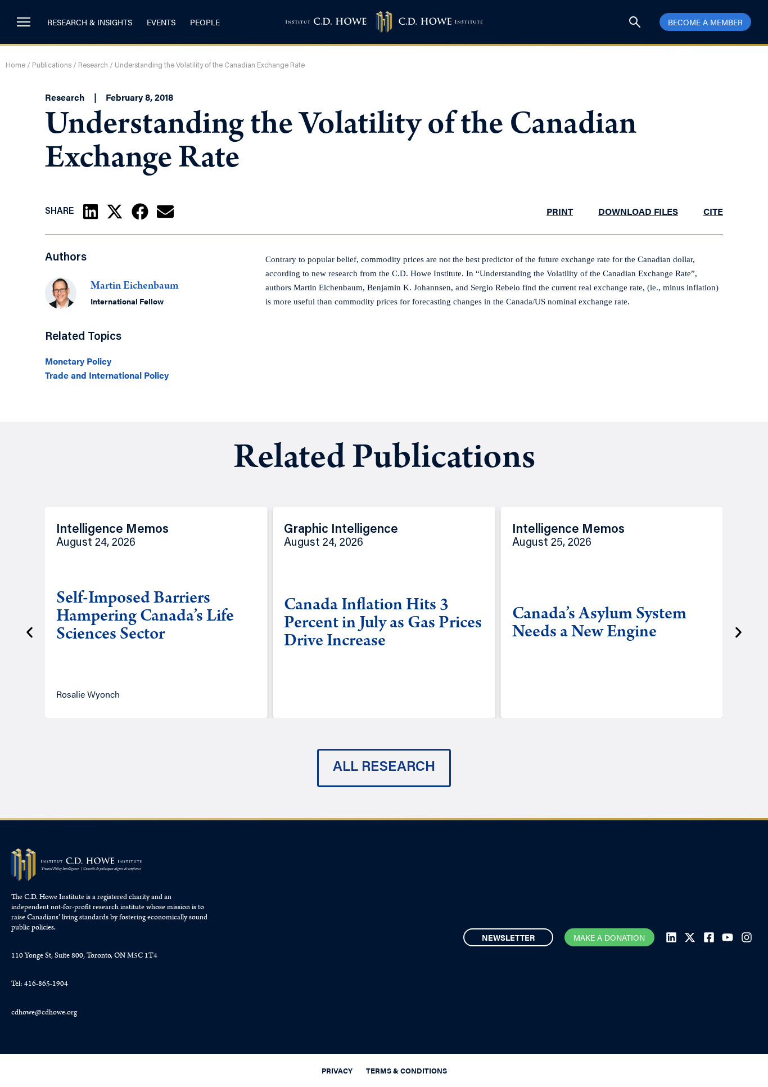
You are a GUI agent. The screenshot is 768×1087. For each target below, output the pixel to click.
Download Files (638, 211)
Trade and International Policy (107, 375)
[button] (90, 211)
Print (559, 211)
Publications (51, 65)
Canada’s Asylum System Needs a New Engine (599, 624)
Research (93, 65)
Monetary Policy (78, 361)
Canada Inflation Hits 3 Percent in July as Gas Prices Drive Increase (383, 624)
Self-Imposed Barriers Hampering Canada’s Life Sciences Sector (145, 617)
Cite (713, 211)
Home (15, 65)
